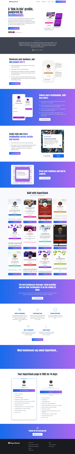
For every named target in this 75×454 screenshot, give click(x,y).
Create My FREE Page (61, 1)
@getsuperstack (37, 434)
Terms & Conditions (52, 444)
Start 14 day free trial (24, 390)
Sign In (53, 1)
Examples (38, 1)
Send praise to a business (33, 444)
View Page (15, 274)
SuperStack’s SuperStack (33, 446)
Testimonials (43, 1)
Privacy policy (51, 446)
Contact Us (51, 391)
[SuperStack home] (13, 1)
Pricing (49, 1)
